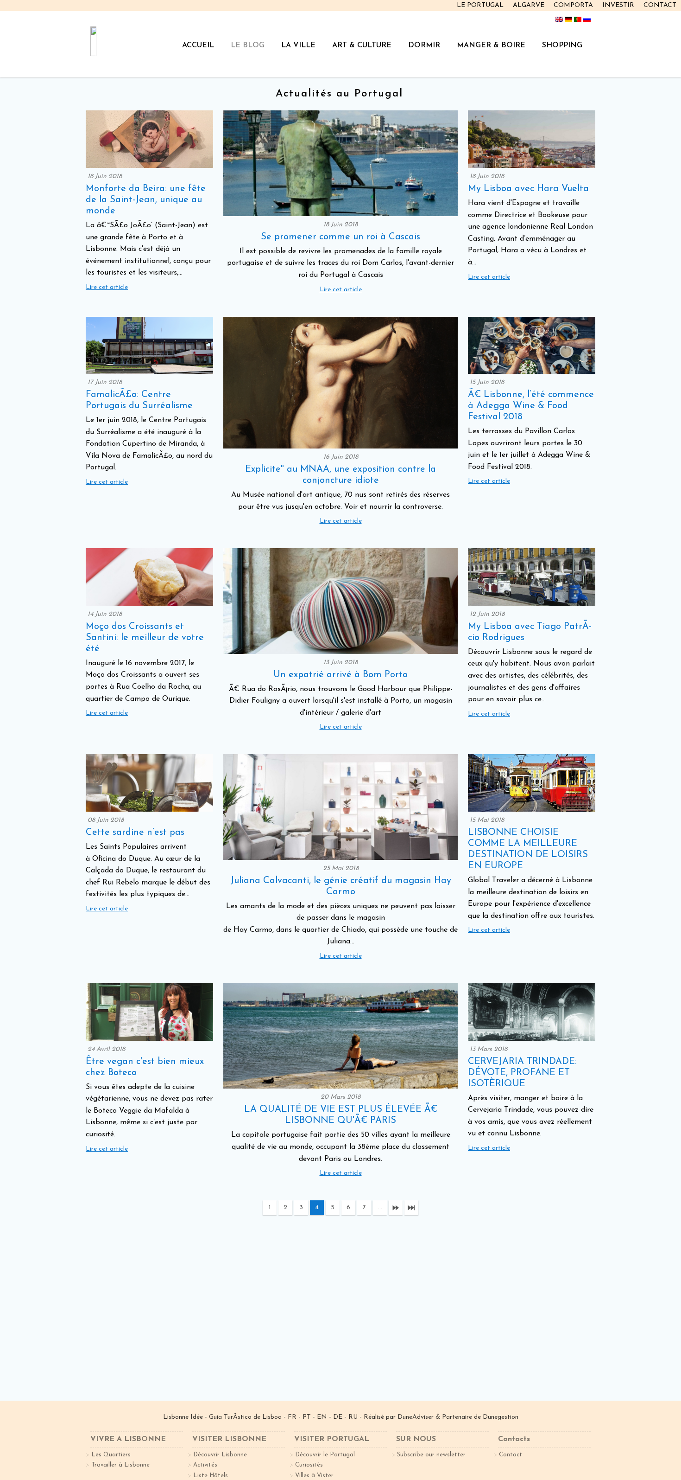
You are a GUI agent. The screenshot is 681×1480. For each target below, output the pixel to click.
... (380, 1207)
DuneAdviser (416, 1417)
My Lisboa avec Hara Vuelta (528, 188)
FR (292, 1417)
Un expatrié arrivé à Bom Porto (340, 674)
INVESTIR (618, 5)
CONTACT (659, 5)
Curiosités (309, 1465)
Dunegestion (500, 1417)
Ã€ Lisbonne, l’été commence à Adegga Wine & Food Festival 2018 (531, 406)
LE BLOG (248, 45)
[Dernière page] (411, 1207)
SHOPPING (562, 45)
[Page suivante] (396, 1207)
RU (353, 1417)
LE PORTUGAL (480, 5)
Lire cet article (107, 287)
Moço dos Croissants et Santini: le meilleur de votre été (145, 638)
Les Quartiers (111, 1455)
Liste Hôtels (210, 1476)
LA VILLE (298, 45)
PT (307, 1417)
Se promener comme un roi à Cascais (340, 237)
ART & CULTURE (361, 45)
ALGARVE (528, 5)
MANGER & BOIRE (491, 45)
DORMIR (424, 45)
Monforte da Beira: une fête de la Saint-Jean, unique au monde (146, 200)
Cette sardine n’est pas (135, 832)
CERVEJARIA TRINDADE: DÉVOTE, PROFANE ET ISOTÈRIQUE (522, 1073)
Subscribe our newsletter (431, 1455)
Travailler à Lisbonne (120, 1465)
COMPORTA (573, 5)
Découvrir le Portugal (325, 1455)
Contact (510, 1455)
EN (322, 1417)
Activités (205, 1465)
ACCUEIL (198, 45)
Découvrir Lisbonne (220, 1455)
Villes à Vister (314, 1476)
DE (337, 1417)
